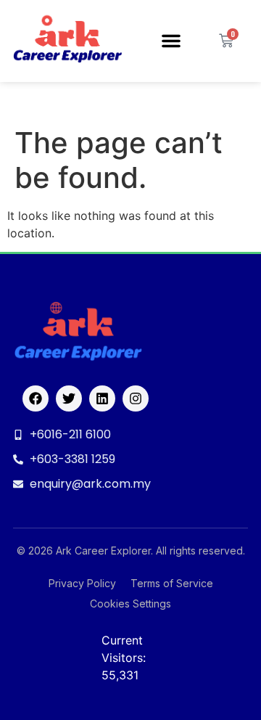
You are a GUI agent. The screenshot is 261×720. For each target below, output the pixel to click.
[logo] (67, 41)
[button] (171, 40)
